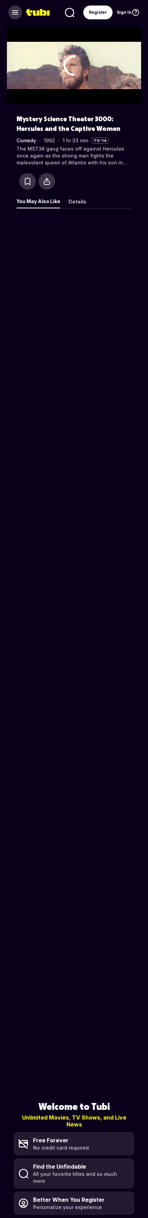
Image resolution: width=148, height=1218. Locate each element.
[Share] (47, 181)
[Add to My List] (27, 181)
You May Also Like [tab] (38, 201)
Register (98, 12)
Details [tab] (77, 201)
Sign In (124, 12)
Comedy (26, 140)
